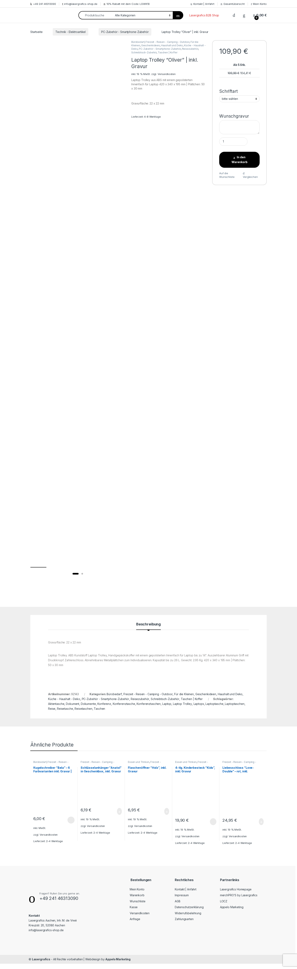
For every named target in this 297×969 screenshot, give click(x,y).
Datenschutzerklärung (189, 907)
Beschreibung (148, 624)
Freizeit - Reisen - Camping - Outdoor (167, 41)
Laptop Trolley (182, 703)
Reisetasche (65, 708)
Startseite (36, 32)
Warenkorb (137, 895)
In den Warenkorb (240, 159)
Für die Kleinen (184, 694)
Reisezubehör (190, 48)
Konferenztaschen (149, 703)
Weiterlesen (208, 821)
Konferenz (104, 703)
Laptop (166, 703)
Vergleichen (250, 176)
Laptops (199, 703)
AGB (177, 901)
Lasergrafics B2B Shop (204, 15)
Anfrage (135, 919)
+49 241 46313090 (44, 3)
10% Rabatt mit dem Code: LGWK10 (128, 3)
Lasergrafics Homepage (236, 889)
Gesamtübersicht (234, 3)
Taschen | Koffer (167, 52)
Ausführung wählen (67, 820)
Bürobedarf (137, 41)
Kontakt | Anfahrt (203, 3)
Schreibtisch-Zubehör (144, 52)
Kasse (134, 907)
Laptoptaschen (234, 703)
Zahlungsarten (184, 919)
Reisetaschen (83, 708)
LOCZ (223, 901)
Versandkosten (167, 74)
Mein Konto (260, 3)
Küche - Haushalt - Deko (64, 699)
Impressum (182, 895)
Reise (51, 708)
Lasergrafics (41, 959)
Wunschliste (137, 901)
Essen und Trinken (138, 761)
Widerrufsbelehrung (188, 913)
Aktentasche (56, 703)
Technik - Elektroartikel (70, 32)
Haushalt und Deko (172, 45)
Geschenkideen (150, 45)
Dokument (72, 703)
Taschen (99, 708)
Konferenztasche (124, 703)
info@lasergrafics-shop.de (80, 3)
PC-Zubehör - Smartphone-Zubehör (125, 32)
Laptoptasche (214, 703)
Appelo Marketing (231, 907)
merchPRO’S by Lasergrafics (238, 895)
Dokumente (88, 703)
